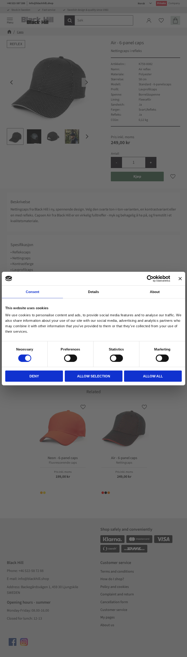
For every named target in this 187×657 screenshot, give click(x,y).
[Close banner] (180, 278)
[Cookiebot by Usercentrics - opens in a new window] (150, 278)
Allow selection (93, 376)
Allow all (153, 376)
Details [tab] (93, 291)
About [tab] (155, 291)
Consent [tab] (32, 291)
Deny (34, 376)
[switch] (70, 358)
